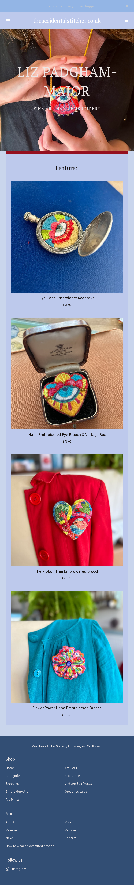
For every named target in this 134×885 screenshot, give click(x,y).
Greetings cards (76, 791)
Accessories (73, 776)
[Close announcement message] (127, 6)
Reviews (11, 830)
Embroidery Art (17, 791)
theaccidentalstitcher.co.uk (67, 20)
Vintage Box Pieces (78, 783)
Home (10, 768)
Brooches (12, 783)
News (9, 838)
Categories (13, 776)
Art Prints (12, 799)
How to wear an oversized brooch (30, 846)
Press (68, 822)
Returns (70, 830)
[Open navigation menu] (8, 20)
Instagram (18, 869)
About (10, 822)
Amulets (71, 768)
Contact (71, 838)
